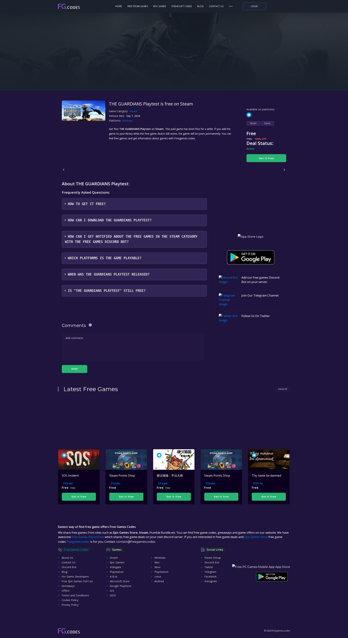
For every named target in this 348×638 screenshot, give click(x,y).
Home (118, 6)
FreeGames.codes (76, 550)
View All (282, 389)
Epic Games (159, 6)
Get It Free (266, 158)
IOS (112, 590)
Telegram (210, 572)
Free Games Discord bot (88, 537)
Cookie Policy (70, 600)
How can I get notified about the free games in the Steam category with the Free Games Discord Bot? (131, 239)
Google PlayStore (120, 586)
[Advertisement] (174, 67)
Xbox (157, 567)
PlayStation (161, 572)
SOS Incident (70, 476)
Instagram (210, 581)
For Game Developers (75, 576)
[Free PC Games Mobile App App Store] (261, 567)
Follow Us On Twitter (255, 316)
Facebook (210, 576)
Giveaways (68, 586)
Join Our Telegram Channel (260, 295)
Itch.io (258, 483)
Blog (200, 6)
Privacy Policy (70, 604)
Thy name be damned (266, 476)
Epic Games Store (256, 537)
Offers (65, 590)
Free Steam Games (137, 6)
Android (159, 581)
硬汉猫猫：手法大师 (170, 476)
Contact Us (216, 6)
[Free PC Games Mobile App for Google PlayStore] (250, 257)
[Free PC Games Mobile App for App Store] (250, 236)
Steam (133, 111)
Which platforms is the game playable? (105, 258)
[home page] (79, 6)
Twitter (208, 567)
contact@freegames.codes (135, 541)
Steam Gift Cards (181, 6)
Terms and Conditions (75, 595)
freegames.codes (78, 542)
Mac (157, 562)
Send (74, 368)
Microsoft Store (119, 581)
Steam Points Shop (122, 476)
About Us (67, 557)
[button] (231, 6)
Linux (157, 576)
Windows (127, 120)
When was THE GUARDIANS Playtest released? (109, 274)
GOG (113, 595)
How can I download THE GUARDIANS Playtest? (110, 220)
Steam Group (212, 557)
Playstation (117, 572)
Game (267, 123)
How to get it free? (87, 204)
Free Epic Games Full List (77, 581)
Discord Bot (69, 567)
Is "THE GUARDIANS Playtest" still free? (107, 291)
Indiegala (115, 567)
